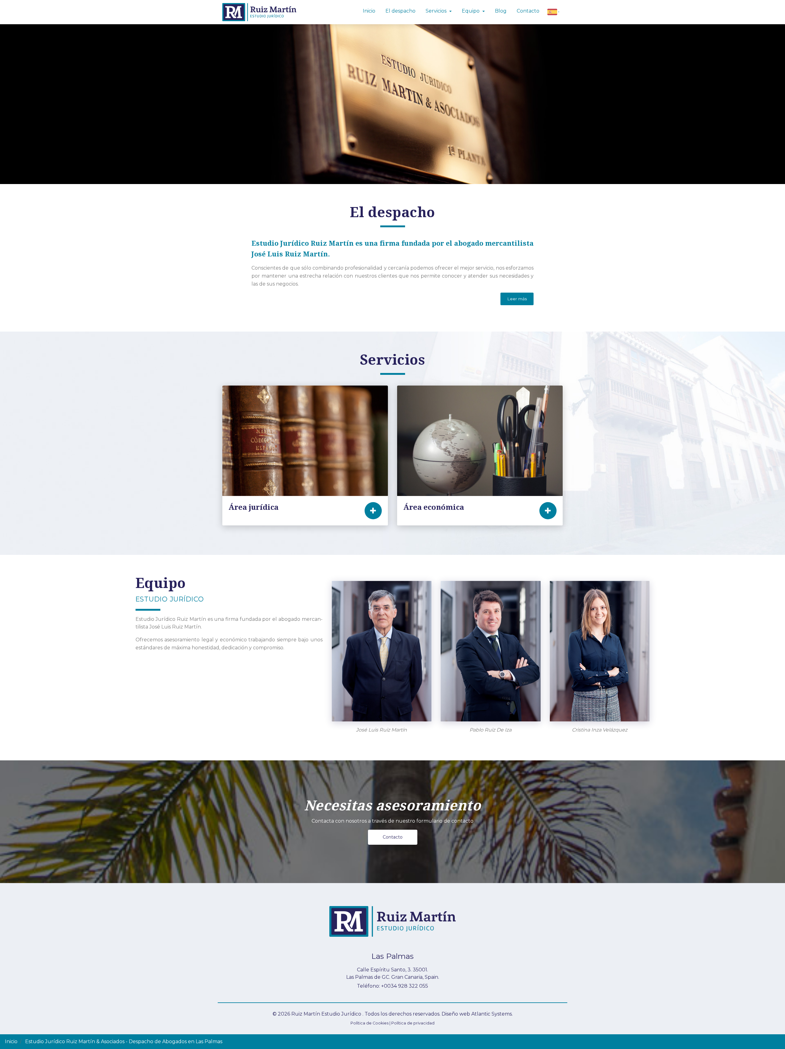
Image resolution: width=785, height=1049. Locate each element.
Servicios (437, 11)
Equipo (471, 11)
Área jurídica (253, 507)
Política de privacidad (413, 1023)
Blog (501, 11)
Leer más (517, 298)
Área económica (433, 507)
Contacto (393, 837)
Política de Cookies (369, 1023)
